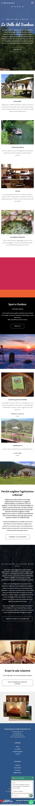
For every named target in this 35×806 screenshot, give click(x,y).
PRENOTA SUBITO (17, 414)
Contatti (17, 754)
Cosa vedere (17, 767)
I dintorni (17, 765)
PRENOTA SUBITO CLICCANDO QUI (17, 619)
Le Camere (17, 749)
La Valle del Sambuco (8, 3)
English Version (17, 772)
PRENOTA (17, 326)
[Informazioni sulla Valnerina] (25, 800)
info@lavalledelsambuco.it (16, 803)
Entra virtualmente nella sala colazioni (17, 682)
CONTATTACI (17, 49)
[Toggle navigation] (32, 2)
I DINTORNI (17, 453)
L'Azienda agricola (17, 751)
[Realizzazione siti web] (6, 800)
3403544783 (5, 803)
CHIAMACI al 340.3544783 (17, 537)
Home (17, 746)
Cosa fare (17, 770)
